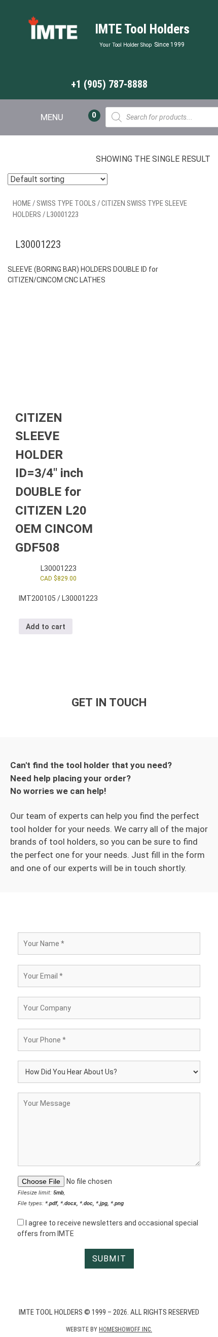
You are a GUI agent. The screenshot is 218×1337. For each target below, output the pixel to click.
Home (22, 203)
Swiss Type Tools (66, 203)
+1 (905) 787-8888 (109, 84)
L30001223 (59, 568)
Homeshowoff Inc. (125, 1329)
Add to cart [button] (45, 627)
